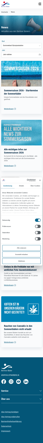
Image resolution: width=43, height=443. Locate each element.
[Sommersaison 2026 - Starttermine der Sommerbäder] (21, 73)
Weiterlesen (9, 109)
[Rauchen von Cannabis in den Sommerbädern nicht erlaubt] (21, 309)
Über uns (5, 399)
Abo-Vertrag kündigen (9, 412)
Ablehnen (21, 261)
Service (4, 390)
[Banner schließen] (40, 180)
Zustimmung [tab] (7, 186)
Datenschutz (6, 426)
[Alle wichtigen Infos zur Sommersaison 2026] (21, 133)
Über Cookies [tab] (35, 186)
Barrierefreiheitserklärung (11, 421)
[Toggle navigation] (40, 4)
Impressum (5, 431)
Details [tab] (21, 186)
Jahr (3, 50)
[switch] (38, 226)
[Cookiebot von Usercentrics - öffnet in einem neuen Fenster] (27, 180)
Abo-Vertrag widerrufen (10, 417)
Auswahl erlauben (21, 254)
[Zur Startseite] (5, 4)
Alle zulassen (21, 248)
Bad (3, 41)
